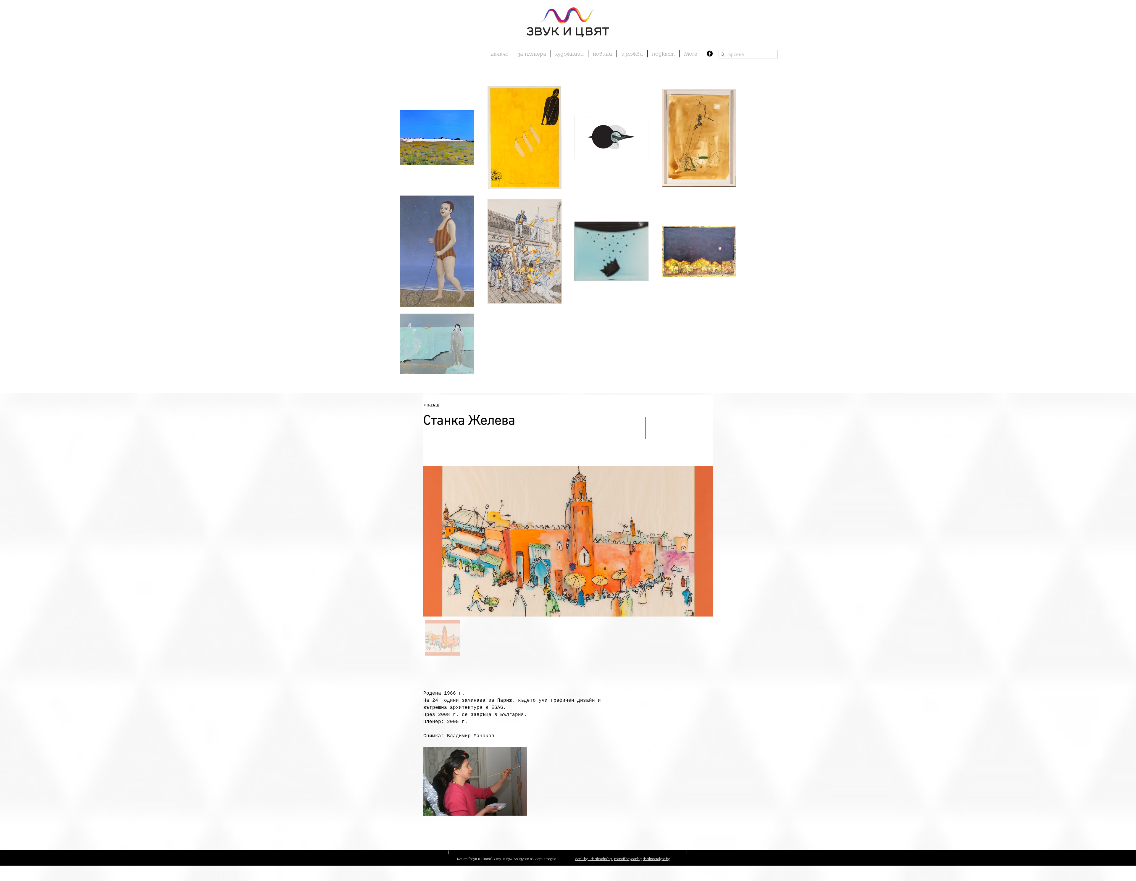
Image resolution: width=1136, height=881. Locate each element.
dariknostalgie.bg (656, 859)
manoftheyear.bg (628, 859)
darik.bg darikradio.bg (594, 859)
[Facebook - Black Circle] (710, 54)
